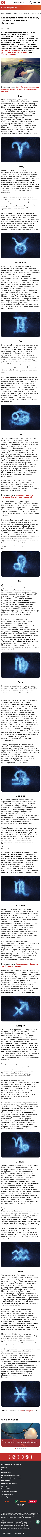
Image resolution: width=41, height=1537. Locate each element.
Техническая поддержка (9, 1491)
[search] (31, 2)
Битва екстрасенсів (9, 8)
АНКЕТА (26, 13)
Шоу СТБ (4, 1486)
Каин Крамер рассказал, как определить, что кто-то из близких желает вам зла (20, 89)
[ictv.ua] (8, 1501)
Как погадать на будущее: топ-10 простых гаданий (19, 965)
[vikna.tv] (32, 1501)
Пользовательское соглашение (10, 1475)
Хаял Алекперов (8, 54)
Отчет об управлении (8, 1497)
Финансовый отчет (7, 1494)
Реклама (4, 1467)
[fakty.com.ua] (23, 1501)
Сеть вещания (5, 1480)
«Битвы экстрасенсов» (10, 50)
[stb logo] (3, 2)
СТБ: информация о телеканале (11, 1464)
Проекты (18, 2)
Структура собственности (9, 1483)
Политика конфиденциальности (11, 1478)
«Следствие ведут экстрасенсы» (14, 52)
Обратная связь (6, 1472)
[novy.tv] (16, 1501)
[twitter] (9, 1457)
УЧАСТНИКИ (17, 13)
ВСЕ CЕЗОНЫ (6, 13)
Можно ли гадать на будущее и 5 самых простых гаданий (17, 496)
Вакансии (4, 1470)
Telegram (29, 1411)
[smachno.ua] (20, 1505)
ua (34, 2)
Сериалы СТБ (5, 1489)
